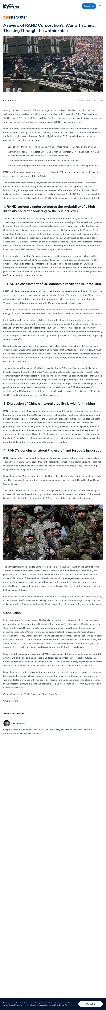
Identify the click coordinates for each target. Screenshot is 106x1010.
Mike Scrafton (49, 118)
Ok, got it (90, 1004)
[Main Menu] (100, 6)
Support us (89, 6)
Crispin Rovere (9, 100)
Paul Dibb (32, 118)
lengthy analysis (51, 114)
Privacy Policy (70, 1005)
